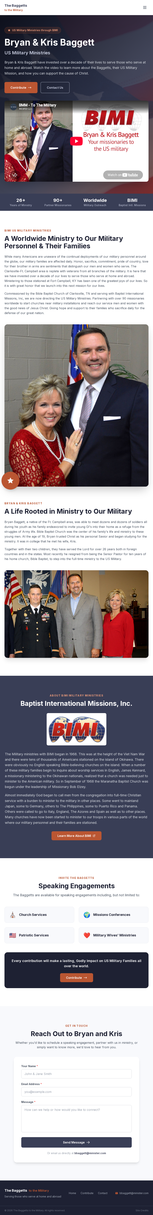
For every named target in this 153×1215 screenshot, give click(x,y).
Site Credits (142, 1210)
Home (72, 1193)
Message (28, 1102)
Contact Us (55, 87)
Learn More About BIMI (74, 836)
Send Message (74, 1142)
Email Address (31, 1084)
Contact (102, 1193)
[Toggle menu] (145, 7)
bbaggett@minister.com (90, 1153)
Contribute (18, 87)
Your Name (29, 1066)
